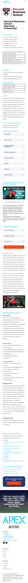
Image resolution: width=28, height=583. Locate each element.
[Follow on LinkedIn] (4, 543)
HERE (21, 202)
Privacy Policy (7, 568)
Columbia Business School (10, 471)
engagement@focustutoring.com (10, 540)
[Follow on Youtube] (6, 543)
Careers (6, 565)
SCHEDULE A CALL (14, 483)
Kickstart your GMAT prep (14, 247)
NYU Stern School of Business (10, 473)
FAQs (5, 567)
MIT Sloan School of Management (12, 469)
